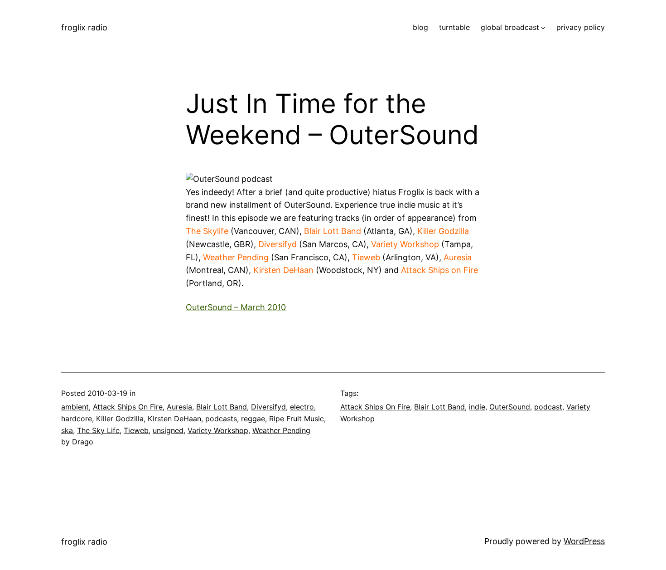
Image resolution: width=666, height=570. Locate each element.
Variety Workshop (218, 430)
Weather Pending (281, 430)
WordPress (584, 541)
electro (302, 406)
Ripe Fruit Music (296, 418)
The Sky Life (98, 430)
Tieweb (136, 430)
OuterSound (509, 406)
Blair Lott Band (221, 406)
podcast (548, 406)
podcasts (221, 418)
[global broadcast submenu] (543, 27)
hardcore (76, 418)
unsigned (168, 430)
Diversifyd (268, 406)
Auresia (179, 406)
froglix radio (84, 27)
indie (477, 406)
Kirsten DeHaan (174, 418)
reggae (253, 418)
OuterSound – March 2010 (236, 307)
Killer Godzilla (120, 418)
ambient (75, 406)
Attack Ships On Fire (128, 406)
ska (67, 430)
